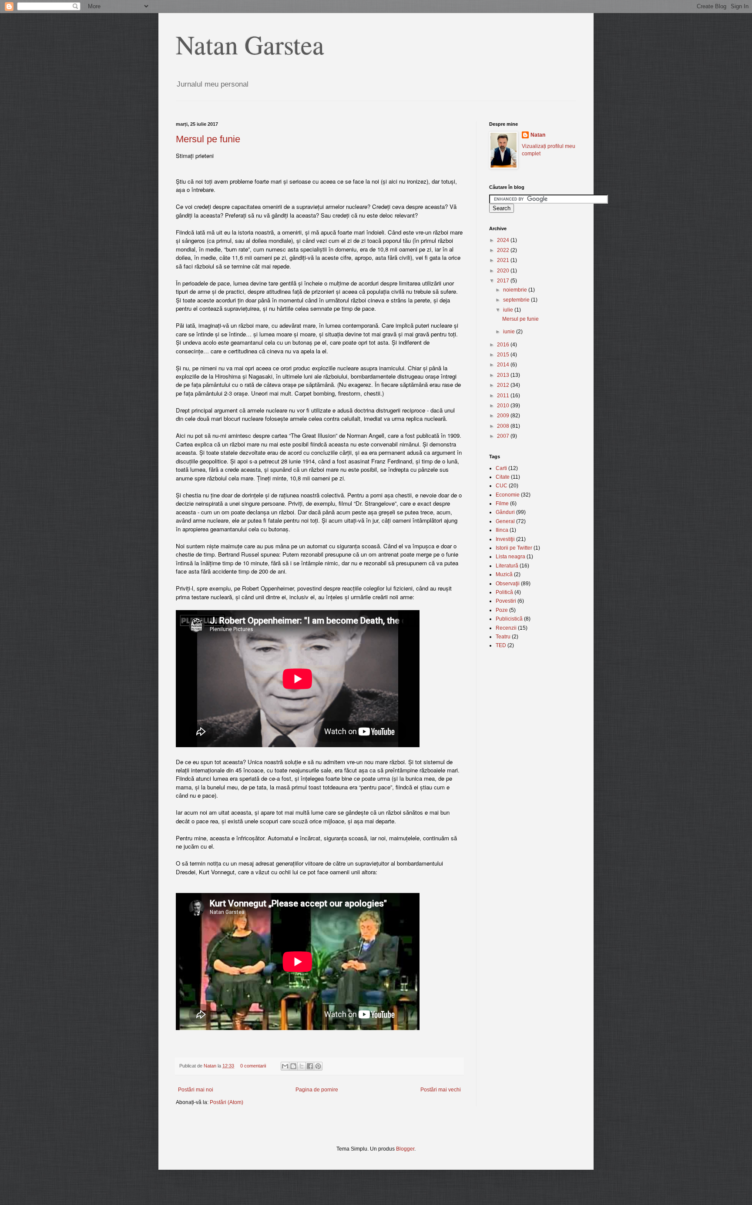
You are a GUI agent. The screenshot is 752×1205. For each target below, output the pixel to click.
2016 (503, 345)
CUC (501, 486)
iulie (508, 310)
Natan (211, 1065)
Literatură (507, 566)
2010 (503, 406)
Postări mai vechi (440, 1090)
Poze (502, 610)
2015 (503, 355)
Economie (508, 495)
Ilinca (502, 530)
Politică (504, 592)
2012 (503, 385)
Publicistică (509, 619)
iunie (509, 332)
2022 (503, 250)
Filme (502, 503)
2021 (503, 260)
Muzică (504, 574)
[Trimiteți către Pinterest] (318, 1066)
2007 (503, 436)
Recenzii (506, 628)
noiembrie (515, 290)
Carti (501, 468)
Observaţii (508, 584)
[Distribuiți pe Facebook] (310, 1066)
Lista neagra (510, 557)
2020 (503, 271)
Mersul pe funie (208, 139)
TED (501, 645)
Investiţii (505, 539)
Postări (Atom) (226, 1102)
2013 (503, 375)
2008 (503, 426)
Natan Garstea (250, 44)
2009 (503, 416)
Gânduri (505, 512)
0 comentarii (253, 1065)
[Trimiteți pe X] (301, 1066)
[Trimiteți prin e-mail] (285, 1066)
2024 (503, 240)
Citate (503, 477)
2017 (503, 281)
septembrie (517, 300)
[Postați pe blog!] (293, 1066)
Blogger (405, 1149)
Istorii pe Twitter (514, 548)
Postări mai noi (195, 1090)
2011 (503, 396)
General (505, 521)
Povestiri (506, 601)
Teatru (503, 637)
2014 (503, 365)
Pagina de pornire (316, 1090)
